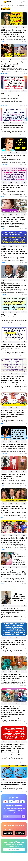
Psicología (3, 423)
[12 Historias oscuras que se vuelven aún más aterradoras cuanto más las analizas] (14, 83)
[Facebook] (22, 801)
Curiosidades (4, 73)
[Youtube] (5, 801)
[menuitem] (3, 5)
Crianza (3, 389)
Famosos (3, 294)
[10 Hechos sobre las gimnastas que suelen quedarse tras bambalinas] (14, 433)
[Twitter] (11, 801)
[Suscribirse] (23, 816)
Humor (2, 620)
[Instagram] (16, 801)
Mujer (2, 517)
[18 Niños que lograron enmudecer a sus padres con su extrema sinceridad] (14, 174)
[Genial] (8, 2)
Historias (3, 41)
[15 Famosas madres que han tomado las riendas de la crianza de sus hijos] (14, 495)
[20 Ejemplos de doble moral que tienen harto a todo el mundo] (14, 304)
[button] (4, 27)
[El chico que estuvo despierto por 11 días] (14, 144)
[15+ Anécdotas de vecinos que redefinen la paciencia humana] (14, 115)
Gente (2, 324)
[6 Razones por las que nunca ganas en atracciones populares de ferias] (14, 772)
